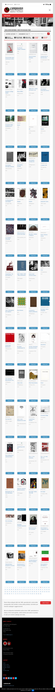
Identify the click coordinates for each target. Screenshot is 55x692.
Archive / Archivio (6, 666)
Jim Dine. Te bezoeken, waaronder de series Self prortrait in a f (33, 348)
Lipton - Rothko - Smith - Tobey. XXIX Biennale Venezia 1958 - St (21, 275)
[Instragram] (46, 4)
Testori (42, 382)
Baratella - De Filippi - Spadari (9, 92)
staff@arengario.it (9, 634)
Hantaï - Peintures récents (44, 235)
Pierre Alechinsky (8, 521)
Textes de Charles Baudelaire (32, 57)
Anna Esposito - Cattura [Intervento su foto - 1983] (45, 90)
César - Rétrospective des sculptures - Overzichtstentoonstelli (9, 312)
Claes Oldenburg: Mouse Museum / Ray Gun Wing (9, 380)
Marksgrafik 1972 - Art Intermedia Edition (9, 492)
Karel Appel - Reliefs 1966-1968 (33, 492)
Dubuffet (42, 129)
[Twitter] (43, 4)
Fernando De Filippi (44, 415)
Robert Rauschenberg (33, 382)
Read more (10, 74)
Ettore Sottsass (20, 310)
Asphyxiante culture (44, 201)
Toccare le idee (6, 670)
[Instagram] (9, 678)
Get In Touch (46, 603)
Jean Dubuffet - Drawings (20, 165)
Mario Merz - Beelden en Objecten (33, 234)
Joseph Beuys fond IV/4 (21, 447)
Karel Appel (43, 491)
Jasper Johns (19, 382)
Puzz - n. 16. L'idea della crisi (44, 457)
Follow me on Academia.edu (8, 685)
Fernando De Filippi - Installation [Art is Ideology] (9, 126)
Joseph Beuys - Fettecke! (32, 420)
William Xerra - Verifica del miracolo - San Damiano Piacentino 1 (33, 90)
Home (4, 663)
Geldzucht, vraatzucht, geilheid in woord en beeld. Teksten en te (21, 490)
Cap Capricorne (8, 419)
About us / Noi (6, 664)
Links (4, 669)
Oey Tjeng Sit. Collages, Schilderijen (21, 48)
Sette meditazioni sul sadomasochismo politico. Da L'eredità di (9, 457)
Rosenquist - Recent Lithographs (44, 310)
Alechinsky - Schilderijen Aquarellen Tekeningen (21, 526)
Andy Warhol (43, 344)
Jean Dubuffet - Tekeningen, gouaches (9, 166)
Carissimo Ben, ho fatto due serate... (44, 57)
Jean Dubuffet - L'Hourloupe (8, 238)
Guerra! (18, 125)
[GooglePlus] (6, 678)
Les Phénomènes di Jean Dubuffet (9, 201)
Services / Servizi (6, 667)
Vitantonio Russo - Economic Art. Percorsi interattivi (9, 566)
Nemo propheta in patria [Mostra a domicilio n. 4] (44, 566)
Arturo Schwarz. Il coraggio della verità (44, 528)
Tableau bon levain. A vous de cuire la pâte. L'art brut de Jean (21, 234)
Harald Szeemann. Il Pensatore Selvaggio (21, 565)
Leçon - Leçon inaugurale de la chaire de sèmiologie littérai (21, 420)
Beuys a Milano (20, 91)
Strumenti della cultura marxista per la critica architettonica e (9, 59)
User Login (18, 4)
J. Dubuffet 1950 (44, 165)
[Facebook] (45, 4)
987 (29, 129)
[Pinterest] (13, 678)
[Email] (50, 4)
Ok (32, 690)
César (42, 270)
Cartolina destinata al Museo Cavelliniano (33, 561)
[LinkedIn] (48, 4)
